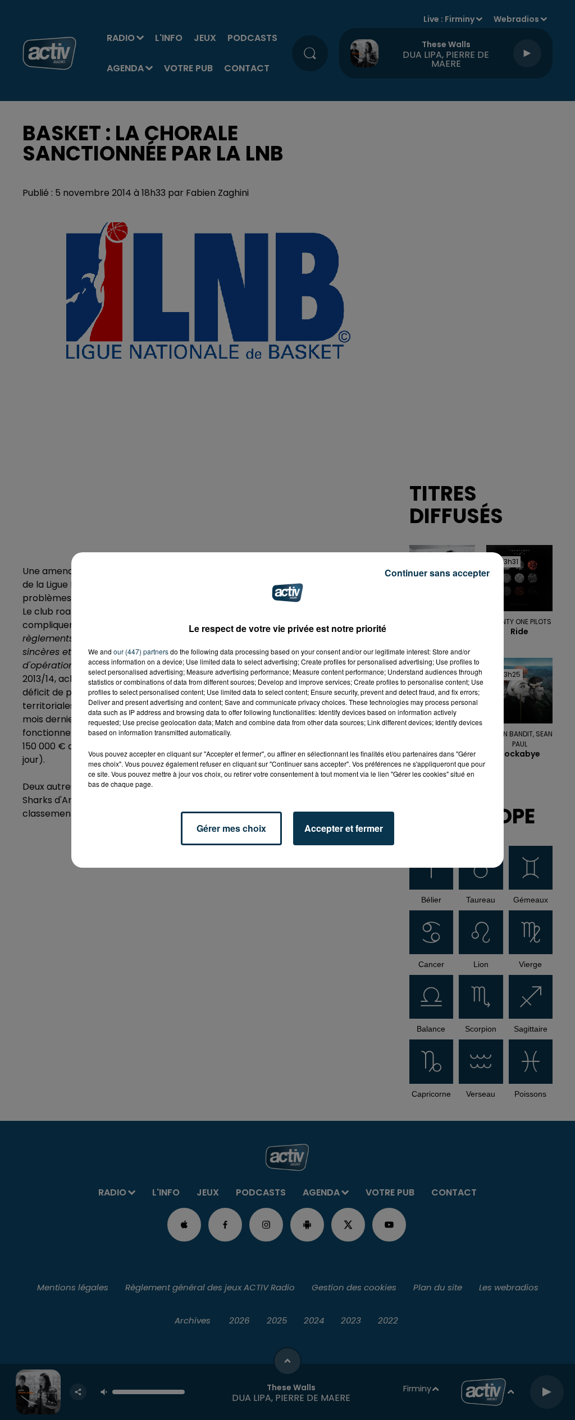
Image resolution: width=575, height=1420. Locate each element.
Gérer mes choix (231, 828)
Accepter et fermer (343, 828)
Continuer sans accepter (437, 572)
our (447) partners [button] (140, 651)
